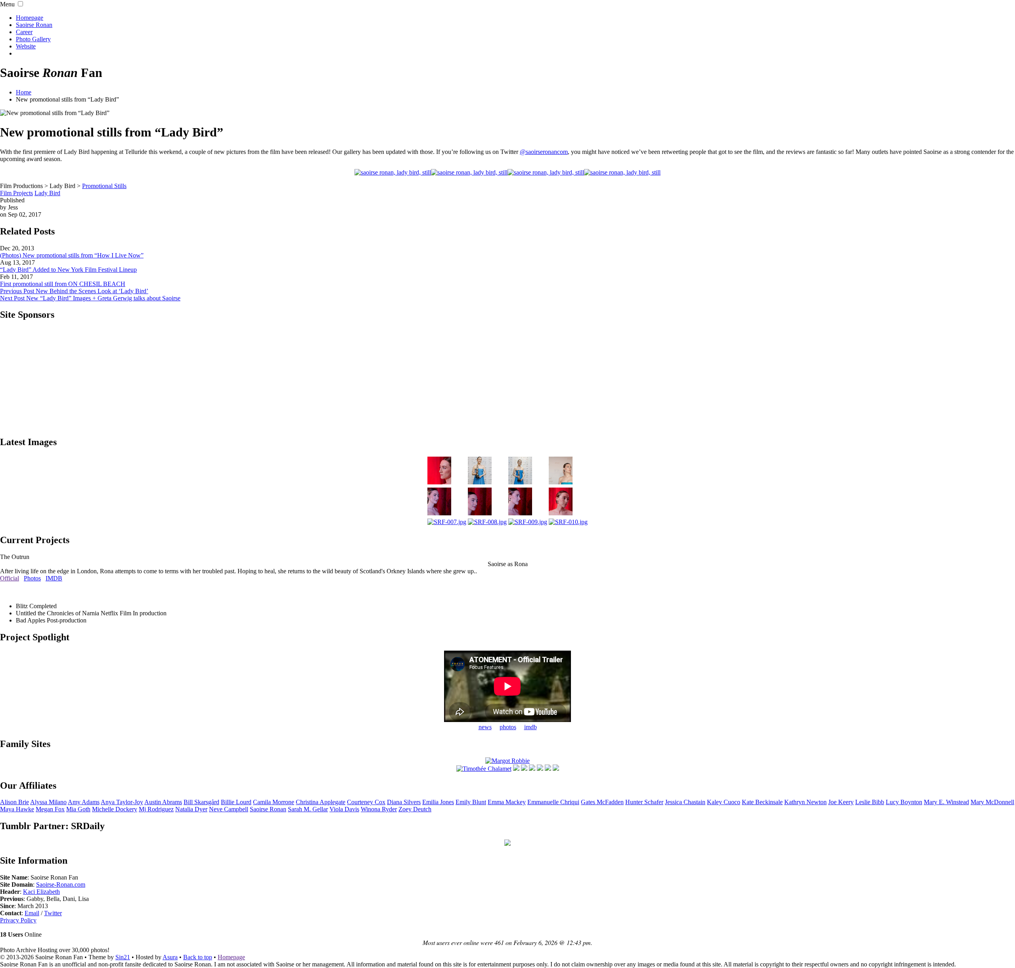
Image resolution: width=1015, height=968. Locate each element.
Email (32, 913)
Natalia (191, 809)
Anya (122, 802)
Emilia (438, 802)
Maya (17, 809)
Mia (78, 809)
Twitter (53, 913)
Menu (7, 4)
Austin (163, 802)
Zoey (414, 809)
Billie (236, 802)
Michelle (114, 809)
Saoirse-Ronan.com (60, 884)
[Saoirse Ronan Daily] (507, 843)
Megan (50, 809)
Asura (170, 957)
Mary (992, 802)
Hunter (644, 802)
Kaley (723, 802)
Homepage (29, 17)
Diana (404, 802)
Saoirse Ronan (34, 24)
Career (24, 32)
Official (9, 578)
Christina (320, 802)
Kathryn (805, 802)
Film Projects (16, 193)
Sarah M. (308, 809)
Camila (273, 802)
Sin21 (122, 957)
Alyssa (48, 802)
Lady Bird (47, 193)
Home (23, 92)
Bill (201, 802)
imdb (530, 727)
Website (26, 46)
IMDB (54, 578)
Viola (344, 809)
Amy (84, 802)
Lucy (904, 802)
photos (508, 727)
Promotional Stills (104, 185)
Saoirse (268, 809)
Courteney (366, 802)
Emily (471, 802)
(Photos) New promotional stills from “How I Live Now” (72, 255)
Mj (156, 809)
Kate (762, 802)
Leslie (869, 802)
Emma (507, 802)
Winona (379, 809)
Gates (602, 802)
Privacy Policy (18, 920)
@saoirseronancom (544, 151)
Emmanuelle (553, 802)
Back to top (197, 957)
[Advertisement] (507, 377)
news (485, 727)
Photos (32, 578)
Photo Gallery (33, 39)
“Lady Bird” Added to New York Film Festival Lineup (68, 269)
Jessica (685, 802)
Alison (14, 802)
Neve (228, 809)
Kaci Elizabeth (41, 891)
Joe (841, 802)
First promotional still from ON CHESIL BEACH (62, 283)
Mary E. (946, 802)
